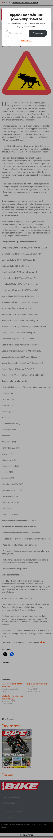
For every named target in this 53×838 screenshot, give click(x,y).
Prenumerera (38, 33)
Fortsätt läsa (26, 41)
